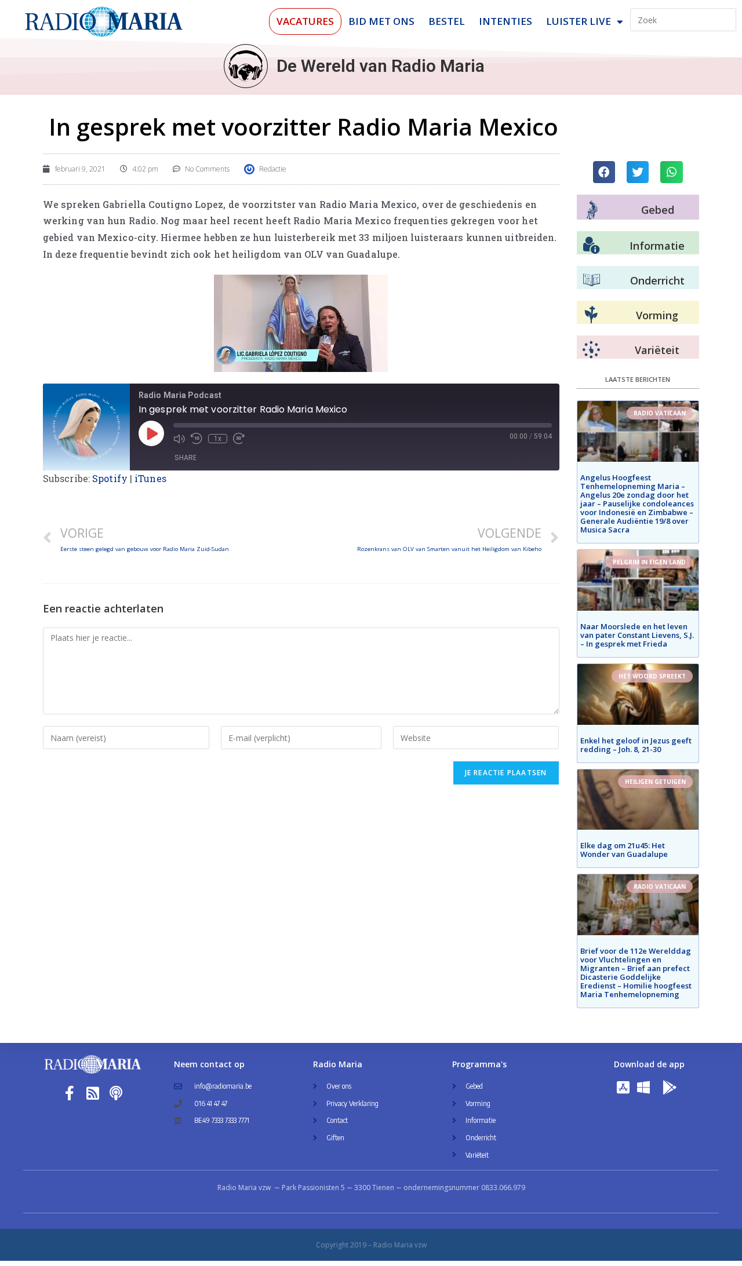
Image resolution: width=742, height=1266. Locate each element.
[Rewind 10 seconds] (196, 438)
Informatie (657, 246)
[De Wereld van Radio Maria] (246, 66)
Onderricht (657, 280)
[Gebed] (592, 210)
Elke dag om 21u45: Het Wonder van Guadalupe (624, 849)
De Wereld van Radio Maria (381, 66)
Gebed (657, 210)
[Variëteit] (591, 350)
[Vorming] (591, 315)
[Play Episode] (151, 433)
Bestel (446, 21)
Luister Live (578, 21)
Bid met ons (381, 21)
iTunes (150, 478)
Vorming (657, 315)
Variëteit (657, 350)
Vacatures (305, 21)
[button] (604, 172)
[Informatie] (591, 245)
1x (217, 439)
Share (185, 457)
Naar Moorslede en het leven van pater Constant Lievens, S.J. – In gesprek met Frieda (637, 635)
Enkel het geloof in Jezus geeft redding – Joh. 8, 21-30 (636, 744)
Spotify (110, 478)
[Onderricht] (591, 280)
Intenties (505, 21)
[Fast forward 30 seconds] (239, 438)
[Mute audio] (179, 438)
